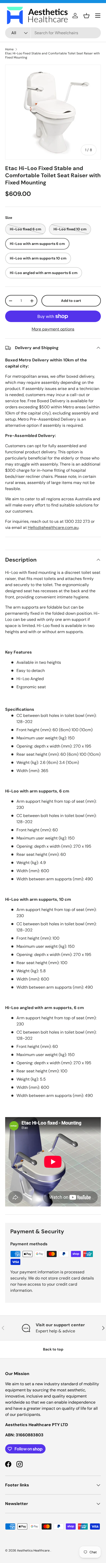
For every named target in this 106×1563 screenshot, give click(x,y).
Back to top (53, 1349)
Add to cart (71, 300)
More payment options (53, 329)
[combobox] (53, 32)
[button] (86, 15)
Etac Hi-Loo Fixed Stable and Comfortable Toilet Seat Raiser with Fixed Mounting (52, 55)
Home (9, 49)
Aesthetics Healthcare (33, 1550)
